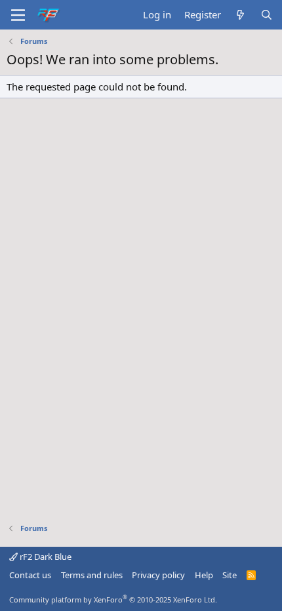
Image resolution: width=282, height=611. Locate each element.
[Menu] (18, 15)
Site (229, 575)
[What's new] (240, 15)
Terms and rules (92, 575)
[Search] (266, 15)
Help (204, 575)
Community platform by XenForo (113, 599)
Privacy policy (158, 575)
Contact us (30, 575)
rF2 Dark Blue (44, 556)
